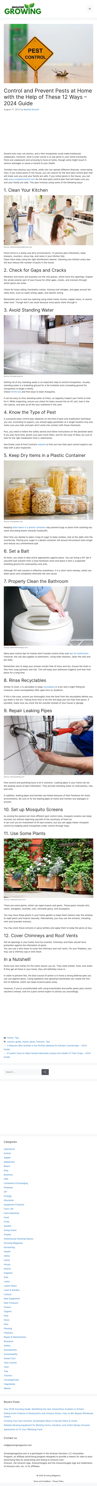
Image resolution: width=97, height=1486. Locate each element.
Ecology (8, 1196)
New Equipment (12, 1298)
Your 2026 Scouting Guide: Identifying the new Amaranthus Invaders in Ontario (44, 1409)
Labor (7, 1281)
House (7, 1264)
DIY (5, 1192)
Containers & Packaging (16, 1183)
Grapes (7, 1234)
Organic (8, 1311)
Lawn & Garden (12, 1290)
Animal (7, 1153)
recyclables (49, 687)
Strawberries (10, 1350)
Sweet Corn (10, 1358)
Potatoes (8, 1333)
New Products (11, 1303)
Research (8, 1341)
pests (32, 1041)
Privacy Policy (58, 1481)
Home (10, 1038)
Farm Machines (11, 1213)
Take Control (10, 1362)
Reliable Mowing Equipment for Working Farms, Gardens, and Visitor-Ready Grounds (47, 1425)
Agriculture (9, 1149)
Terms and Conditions (42, 1481)
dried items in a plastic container (29, 527)
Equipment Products (14, 1204)
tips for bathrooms (79, 653)
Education (9, 1200)
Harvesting (9, 1247)
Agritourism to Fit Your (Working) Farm (23, 1429)
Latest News (10, 1286)
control (10, 1041)
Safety (7, 1345)
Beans (7, 1166)
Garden (7, 1226)
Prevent (40, 1041)
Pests (6, 1320)
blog (6, 1170)
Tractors (8, 1375)
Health (7, 1251)
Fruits (6, 1221)
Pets (6, 1324)
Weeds (7, 1388)
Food (6, 1217)
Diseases (8, 1187)
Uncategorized (11, 1380)
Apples (7, 1157)
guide (18, 1041)
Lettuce (7, 1294)
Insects (7, 1268)
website (42, 444)
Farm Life (8, 1209)
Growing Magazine (13, 1243)
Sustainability (10, 1354)
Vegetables (9, 1384)
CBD (6, 1179)
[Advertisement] (48, 133)
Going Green (10, 1230)
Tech (6, 1367)
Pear (6, 1315)
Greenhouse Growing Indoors (18, 1239)
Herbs (7, 1256)
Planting (8, 1328)
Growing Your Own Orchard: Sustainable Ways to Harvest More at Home (40, 1421)
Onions (7, 1307)
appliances (9, 1162)
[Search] (45, 1072)
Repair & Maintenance (15, 1337)
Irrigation (8, 1273)
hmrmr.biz (16, 392)
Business (8, 1174)
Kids (6, 1277)
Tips (17, 1038)
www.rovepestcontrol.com (21, 179)
